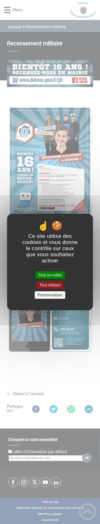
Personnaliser (50, 295)
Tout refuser (50, 285)
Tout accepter (50, 275)
